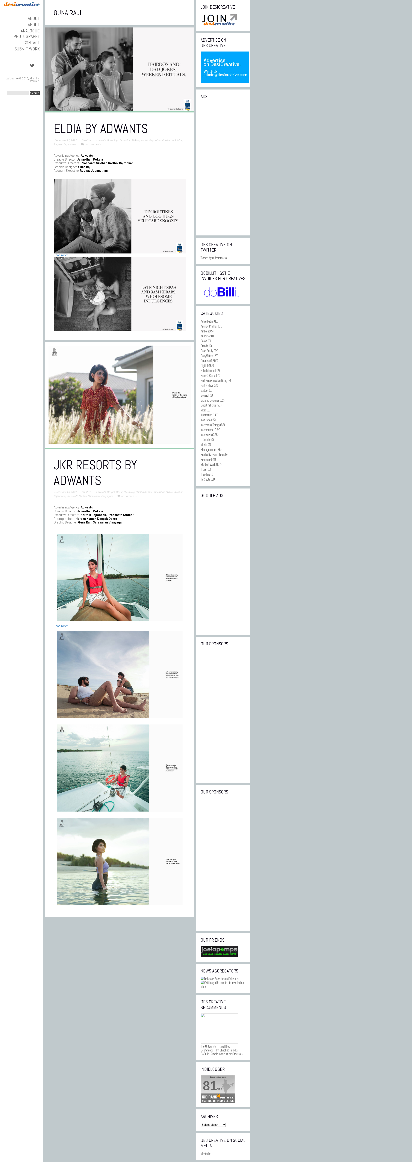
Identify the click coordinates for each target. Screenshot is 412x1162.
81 (210, 1086)
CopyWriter (207, 355)
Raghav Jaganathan (65, 144)
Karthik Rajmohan (150, 140)
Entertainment (208, 370)
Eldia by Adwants (101, 128)
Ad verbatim (207, 321)
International (207, 429)
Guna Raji (112, 140)
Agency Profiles (209, 326)
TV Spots (205, 479)
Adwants (101, 140)
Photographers (208, 449)
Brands (204, 345)
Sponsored (206, 459)
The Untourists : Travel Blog (215, 1046)
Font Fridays (207, 385)
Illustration (206, 415)
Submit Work (27, 49)
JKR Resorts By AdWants (95, 473)
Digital (204, 365)
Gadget (204, 390)
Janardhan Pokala (129, 140)
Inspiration (206, 419)
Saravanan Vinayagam (100, 496)
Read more (61, 255)
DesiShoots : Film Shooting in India (219, 1050)
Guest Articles (208, 405)
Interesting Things (210, 424)
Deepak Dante (115, 492)
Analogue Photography (27, 33)
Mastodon (206, 1153)
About (34, 18)
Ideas (203, 410)
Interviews (206, 434)
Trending (205, 474)
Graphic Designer (210, 400)
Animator (206, 336)
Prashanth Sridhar (172, 140)
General (205, 395)
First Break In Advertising (214, 380)
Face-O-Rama (208, 375)
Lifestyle (205, 439)
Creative (86, 140)
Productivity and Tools (212, 454)
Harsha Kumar (144, 492)
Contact (31, 43)
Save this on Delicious (226, 978)
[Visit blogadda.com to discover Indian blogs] (223, 986)
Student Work (208, 464)
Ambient (205, 331)
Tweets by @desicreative (214, 257)
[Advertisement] (223, 166)
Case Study (207, 350)
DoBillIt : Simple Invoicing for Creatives (221, 1053)
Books (204, 340)
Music (204, 444)
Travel (204, 469)
